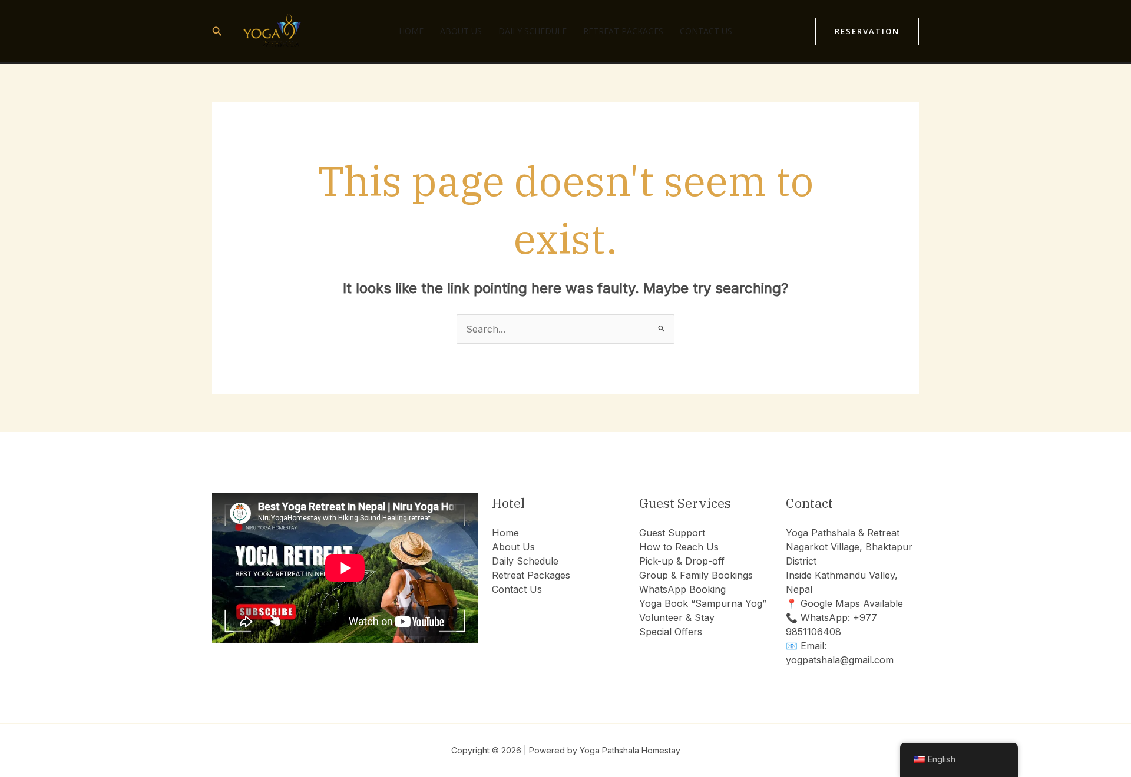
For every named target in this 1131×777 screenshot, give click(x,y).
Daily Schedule (532, 30)
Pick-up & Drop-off (682, 561)
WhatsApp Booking (682, 589)
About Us (461, 30)
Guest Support (672, 533)
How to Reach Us (679, 547)
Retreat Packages (623, 30)
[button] (217, 31)
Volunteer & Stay (677, 617)
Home (411, 30)
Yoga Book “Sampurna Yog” (702, 603)
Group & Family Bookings (696, 575)
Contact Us (706, 30)
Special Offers (670, 631)
